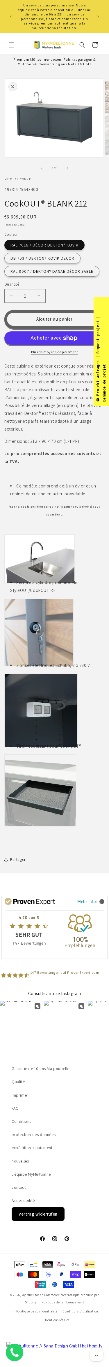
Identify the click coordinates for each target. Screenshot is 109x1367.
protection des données (34, 1134)
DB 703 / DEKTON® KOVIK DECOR (42, 258)
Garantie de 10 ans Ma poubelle (40, 1068)
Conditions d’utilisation (80, 1311)
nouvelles (20, 1161)
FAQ (15, 1108)
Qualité (18, 1081)
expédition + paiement (32, 1147)
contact (19, 1187)
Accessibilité (23, 1200)
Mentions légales (57, 1320)
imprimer (20, 1095)
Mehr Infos (87, 901)
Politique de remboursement (63, 1302)
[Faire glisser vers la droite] (67, 168)
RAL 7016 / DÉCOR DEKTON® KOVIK (44, 245)
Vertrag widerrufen (38, 1214)
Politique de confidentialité (37, 1311)
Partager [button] (18, 859)
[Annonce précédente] (10, 16)
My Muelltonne (32, 1295)
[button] (11, 45)
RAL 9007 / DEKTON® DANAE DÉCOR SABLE (51, 271)
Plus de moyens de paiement (54, 352)
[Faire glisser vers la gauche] (41, 168)
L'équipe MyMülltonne (31, 1174)
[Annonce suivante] (98, 16)
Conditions (21, 1121)
